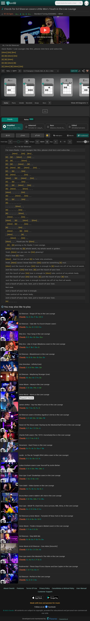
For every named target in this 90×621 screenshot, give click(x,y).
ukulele (21, 103)
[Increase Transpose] (70, 142)
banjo (37, 103)
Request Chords (26, 398)
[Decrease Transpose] (55, 142)
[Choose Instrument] (49, 103)
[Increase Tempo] (20, 70)
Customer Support (45, 592)
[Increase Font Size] (26, 142)
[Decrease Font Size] (10, 142)
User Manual (81, 588)
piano (14, 103)
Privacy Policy (44, 588)
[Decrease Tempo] (3, 70)
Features (20, 588)
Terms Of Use (31, 588)
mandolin (29, 103)
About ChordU (9, 588)
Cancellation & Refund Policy (63, 588)
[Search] (80, 3)
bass (44, 103)
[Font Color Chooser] (47, 135)
